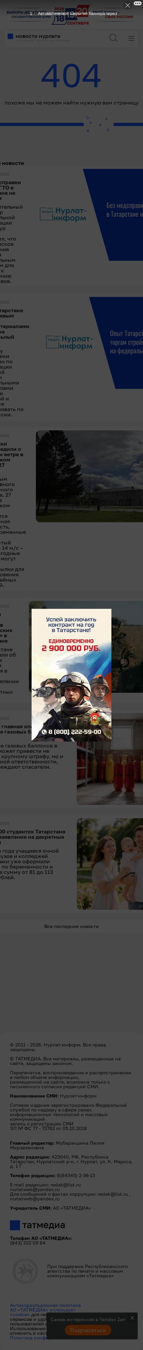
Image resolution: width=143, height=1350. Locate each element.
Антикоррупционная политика (45, 1305)
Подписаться (88, 1330)
